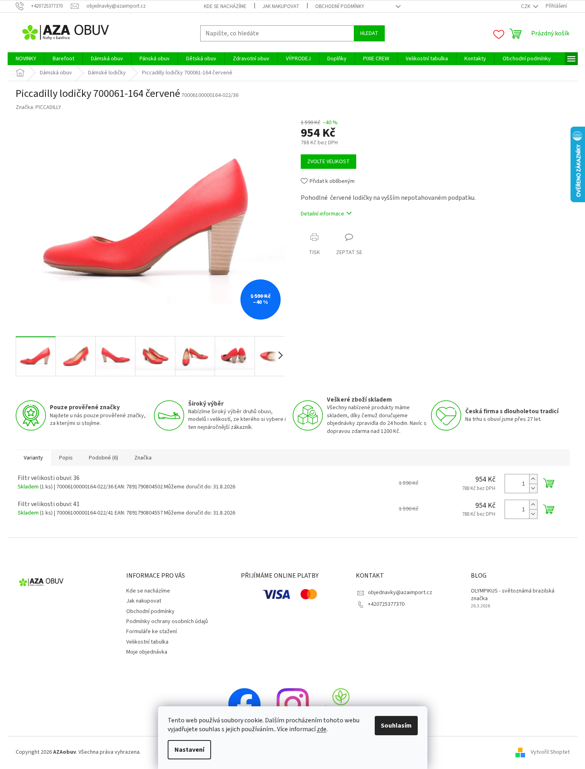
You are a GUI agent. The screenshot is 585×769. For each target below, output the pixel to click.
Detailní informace (322, 214)
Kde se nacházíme (225, 6)
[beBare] (341, 704)
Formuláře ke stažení (151, 632)
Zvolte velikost (328, 162)
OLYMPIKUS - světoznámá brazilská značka (512, 595)
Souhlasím (396, 725)
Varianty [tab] (33, 458)
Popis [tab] (66, 458)
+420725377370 (386, 604)
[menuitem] (26, 58)
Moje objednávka (146, 652)
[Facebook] (244, 704)
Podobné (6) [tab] (103, 458)
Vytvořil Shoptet (550, 752)
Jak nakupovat (281, 6)
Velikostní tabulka (147, 642)
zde (321, 729)
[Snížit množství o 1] (533, 488)
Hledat (369, 33)
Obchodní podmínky (339, 6)
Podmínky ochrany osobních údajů (167, 621)
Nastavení (189, 749)
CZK (526, 6)
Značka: (38, 107)
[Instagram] (293, 704)
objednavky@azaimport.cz (400, 593)
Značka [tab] (143, 458)
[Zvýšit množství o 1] (533, 479)
